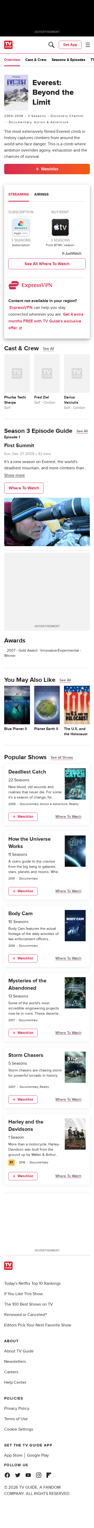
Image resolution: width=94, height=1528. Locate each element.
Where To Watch (24, 488)
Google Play (38, 1455)
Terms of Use (16, 1418)
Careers (11, 1372)
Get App (70, 44)
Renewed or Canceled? (25, 1314)
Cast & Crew (35, 60)
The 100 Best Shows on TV (28, 1304)
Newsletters (15, 1361)
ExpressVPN (21, 307)
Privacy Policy (16, 1408)
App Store (13, 1455)
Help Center (15, 1382)
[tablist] (47, 195)
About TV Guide (19, 1351)
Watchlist (49, 169)
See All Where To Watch (47, 263)
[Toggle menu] (88, 45)
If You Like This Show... (25, 1293)
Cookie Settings (18, 1429)
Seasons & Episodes (68, 60)
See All (48, 348)
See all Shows (62, 757)
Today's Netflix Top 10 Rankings (32, 1283)
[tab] (18, 195)
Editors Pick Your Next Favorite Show (37, 1325)
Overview (12, 60)
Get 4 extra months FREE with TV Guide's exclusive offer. (46, 321)
